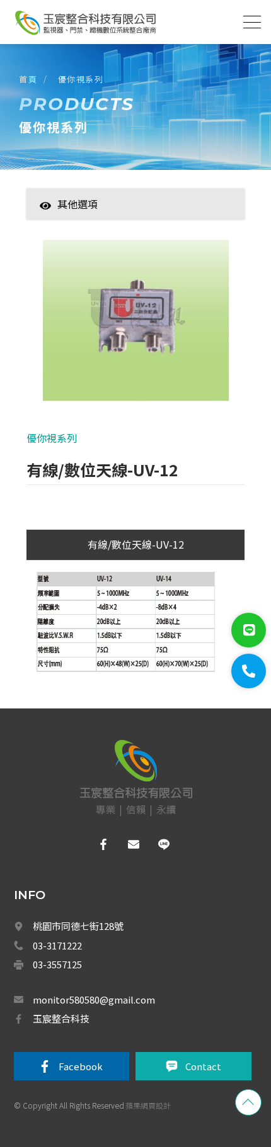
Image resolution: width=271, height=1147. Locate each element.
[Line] (248, 630)
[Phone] (248, 671)
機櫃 (81, 1047)
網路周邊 (89, 992)
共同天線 (89, 745)
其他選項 (77, 203)
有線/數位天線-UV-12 (136, 544)
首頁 (28, 79)
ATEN (83, 690)
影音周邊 (89, 1020)
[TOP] (248, 1102)
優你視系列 (81, 79)
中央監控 (90, 937)
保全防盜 (89, 718)
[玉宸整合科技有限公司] (85, 22)
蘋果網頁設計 (148, 1105)
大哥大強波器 (97, 910)
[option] (135, 326)
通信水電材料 (97, 1074)
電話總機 (89, 828)
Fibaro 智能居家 (101, 965)
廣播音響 (89, 855)
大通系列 (94, 772)
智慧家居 (89, 223)
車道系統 (89, 882)
